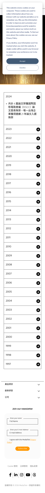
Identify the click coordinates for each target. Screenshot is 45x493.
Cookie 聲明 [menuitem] (13, 466)
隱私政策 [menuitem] (34, 466)
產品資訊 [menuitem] (9, 384)
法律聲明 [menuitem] (24, 466)
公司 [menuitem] (7, 397)
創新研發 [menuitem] (9, 391)
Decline (23, 68)
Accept (22, 61)
